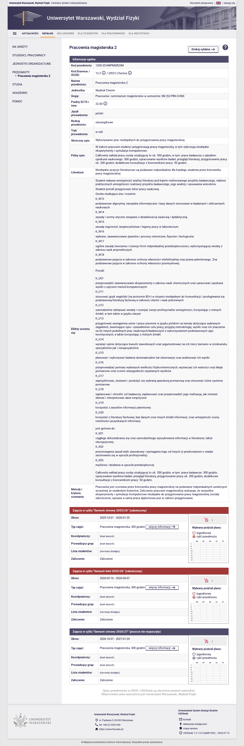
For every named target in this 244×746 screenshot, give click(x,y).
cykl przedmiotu (206, 536)
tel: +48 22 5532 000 (109, 725)
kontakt (187, 719)
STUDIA (17, 84)
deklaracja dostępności (195, 724)
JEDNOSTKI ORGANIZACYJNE (31, 63)
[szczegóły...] (212, 519)
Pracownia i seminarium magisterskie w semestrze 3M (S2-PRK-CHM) (140, 96)
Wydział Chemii (105, 90)
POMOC (17, 101)
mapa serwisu (190, 728)
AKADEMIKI (19, 93)
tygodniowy (203, 533)
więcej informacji (160, 527)
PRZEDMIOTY (21, 72)
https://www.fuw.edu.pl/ (111, 729)
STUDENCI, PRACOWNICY (29, 55)
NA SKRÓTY (20, 47)
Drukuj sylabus (201, 49)
